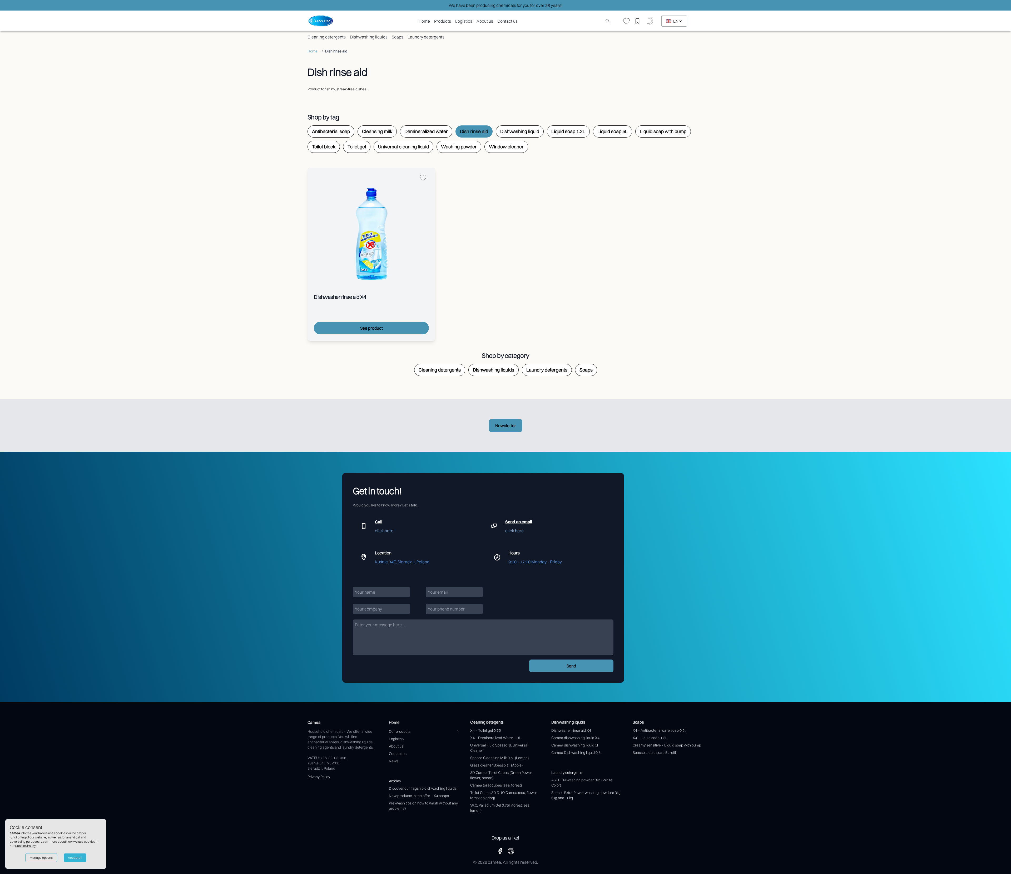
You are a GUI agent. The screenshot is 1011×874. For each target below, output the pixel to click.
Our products (399, 731)
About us (485, 21)
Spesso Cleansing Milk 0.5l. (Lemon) (499, 757)
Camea (314, 722)
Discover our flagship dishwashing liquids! (423, 788)
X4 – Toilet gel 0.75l (486, 730)
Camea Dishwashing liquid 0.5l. (576, 752)
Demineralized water (426, 131)
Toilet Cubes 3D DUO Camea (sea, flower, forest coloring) (504, 795)
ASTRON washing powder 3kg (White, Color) (582, 783)
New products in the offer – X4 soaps (419, 795)
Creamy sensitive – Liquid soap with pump (667, 745)
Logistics (463, 21)
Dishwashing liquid (519, 131)
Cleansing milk (377, 131)
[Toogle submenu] (458, 731)
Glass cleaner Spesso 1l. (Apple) (496, 765)
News (393, 761)
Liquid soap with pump (663, 131)
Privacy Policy (319, 776)
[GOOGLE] (511, 851)
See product (371, 328)
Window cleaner (506, 147)
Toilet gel (357, 147)
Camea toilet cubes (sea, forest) (496, 785)
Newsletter (505, 425)
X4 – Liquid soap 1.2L (650, 737)
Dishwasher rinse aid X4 (571, 730)
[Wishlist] (626, 21)
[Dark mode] (651, 21)
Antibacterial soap (331, 131)
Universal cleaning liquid (403, 147)
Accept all (75, 858)
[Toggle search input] (608, 21)
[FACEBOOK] (500, 851)
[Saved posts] (639, 21)
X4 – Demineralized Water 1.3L (495, 737)
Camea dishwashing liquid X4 (575, 737)
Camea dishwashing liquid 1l (574, 745)
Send (571, 665)
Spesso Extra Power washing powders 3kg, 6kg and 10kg (586, 795)
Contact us (507, 21)
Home (424, 21)
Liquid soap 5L (612, 131)
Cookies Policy (25, 846)
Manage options (41, 858)
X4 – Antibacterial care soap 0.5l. (659, 730)
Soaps (397, 37)
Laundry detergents (426, 37)
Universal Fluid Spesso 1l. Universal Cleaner (499, 748)
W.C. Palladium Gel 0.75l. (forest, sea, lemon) (500, 808)
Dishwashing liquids (369, 37)
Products (442, 21)
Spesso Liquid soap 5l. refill (655, 752)
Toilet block (323, 147)
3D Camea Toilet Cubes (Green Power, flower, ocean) (501, 775)
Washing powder (459, 147)
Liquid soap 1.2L (568, 131)
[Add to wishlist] (423, 177)
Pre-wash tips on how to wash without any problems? (423, 806)
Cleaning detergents (327, 37)
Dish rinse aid (474, 131)
